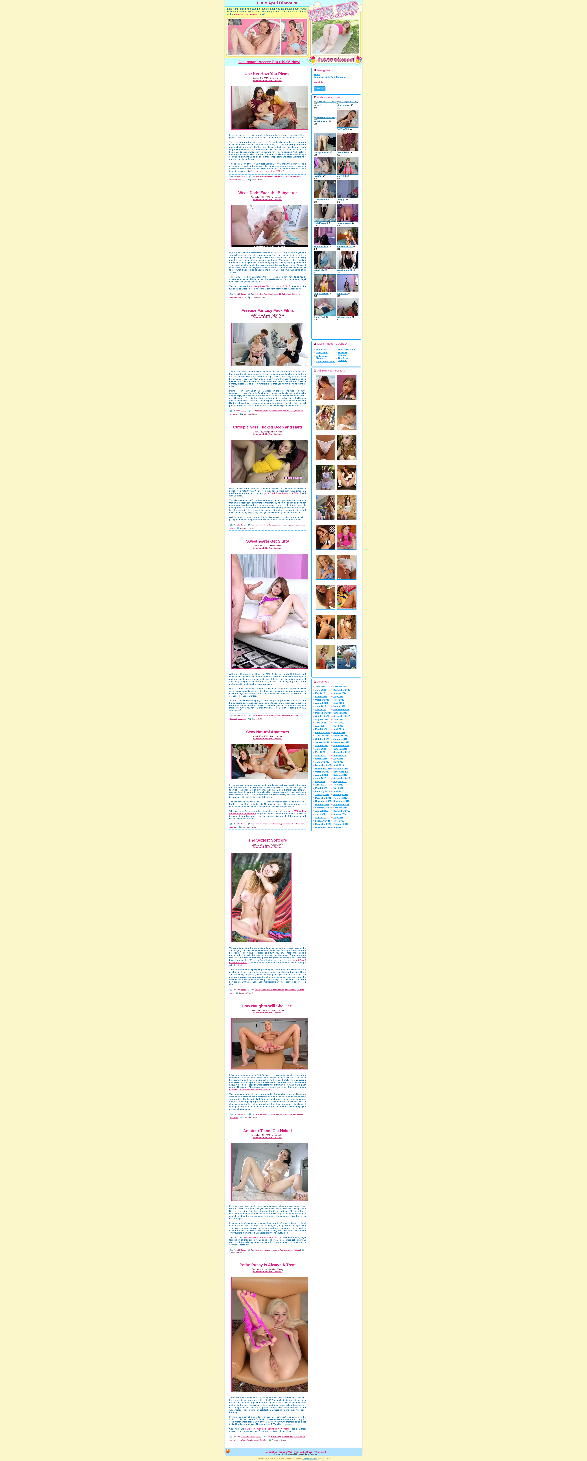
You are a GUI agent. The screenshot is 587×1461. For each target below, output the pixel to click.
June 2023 (320, 749)
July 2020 (338, 696)
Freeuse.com (279, 176)
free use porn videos (264, 176)
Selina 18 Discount (342, 353)
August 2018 (340, 755)
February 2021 (322, 821)
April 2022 (320, 785)
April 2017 (338, 791)
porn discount (288, 411)
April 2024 (320, 726)
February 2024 (322, 732)
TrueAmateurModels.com (290, 1250)
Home (317, 74)
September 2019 (341, 716)
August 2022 (321, 775)
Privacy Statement (316, 1452)
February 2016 (340, 824)
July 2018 (338, 758)
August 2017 (340, 781)
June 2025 (320, 706)
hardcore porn (290, 176)
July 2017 (338, 785)
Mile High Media (275, 715)
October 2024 (322, 716)
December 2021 (323, 798)
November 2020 (323, 827)
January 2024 (322, 735)
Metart (269, 989)
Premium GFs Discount (246, 14)
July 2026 (320, 686)
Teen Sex (263, 1440)
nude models (278, 989)
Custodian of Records (309, 1458)
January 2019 (340, 739)
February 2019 (340, 735)
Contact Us (271, 1452)
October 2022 (322, 772)
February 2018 (340, 768)
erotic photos (260, 989)
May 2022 (320, 781)
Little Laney (322, 352)
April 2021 (320, 817)
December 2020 (323, 824)
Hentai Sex (321, 349)
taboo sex (299, 411)
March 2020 (339, 706)
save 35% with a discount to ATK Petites (267, 1429)
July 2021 (320, 814)
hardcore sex (299, 1436)
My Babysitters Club (287, 294)
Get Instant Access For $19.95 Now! (269, 62)
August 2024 (321, 719)
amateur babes (261, 525)
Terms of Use (285, 1452)
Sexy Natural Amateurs (267, 732)
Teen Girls (246, 1440)
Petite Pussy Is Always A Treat (268, 1265)
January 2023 (322, 762)
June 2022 (320, 778)
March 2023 (321, 758)
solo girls (233, 827)
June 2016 (338, 821)
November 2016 (341, 804)
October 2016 (340, 807)
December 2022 (323, 765)
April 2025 (320, 709)
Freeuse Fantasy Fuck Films (267, 310)
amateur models (261, 824)
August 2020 (340, 693)
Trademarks (300, 1452)
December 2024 (323, 713)
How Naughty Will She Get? (268, 1006)
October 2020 (340, 686)
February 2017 (340, 794)
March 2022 (321, 788)
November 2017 (341, 772)
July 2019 (338, 719)
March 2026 (321, 696)
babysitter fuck (261, 294)
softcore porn (299, 824)
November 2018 (341, 745)
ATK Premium (274, 824)
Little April (245, 1436)
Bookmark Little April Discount (267, 80)
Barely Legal (273, 294)
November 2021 (323, 801)
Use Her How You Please (267, 73)
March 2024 (321, 729)
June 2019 (338, 722)
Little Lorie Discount (321, 357)
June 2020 (338, 700)
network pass (287, 715)
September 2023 (323, 742)
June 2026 (320, 690)
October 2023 (322, 739)
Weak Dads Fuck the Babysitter (267, 192)
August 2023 (321, 745)
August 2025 (321, 703)
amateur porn (260, 1250)
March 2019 (339, 732)
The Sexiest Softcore (267, 840)
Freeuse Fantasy (263, 411)
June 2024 (320, 722)
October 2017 (340, 775)
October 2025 (322, 700)
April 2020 (338, 703)
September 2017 (341, 778)
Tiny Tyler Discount (343, 359)
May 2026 (320, 693)
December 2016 (341, 801)
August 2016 (340, 814)
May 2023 (320, 752)
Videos (243, 176)
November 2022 (323, 768)
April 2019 (338, 729)
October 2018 (340, 749)
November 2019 (341, 709)
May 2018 (338, 762)
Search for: (319, 82)
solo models (298, 1114)
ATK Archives (261, 1114)
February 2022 (322, 791)
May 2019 (338, 726)
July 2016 (338, 817)
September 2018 (341, 752)
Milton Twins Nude (325, 361)
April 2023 (320, 755)
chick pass (272, 525)
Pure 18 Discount (347, 349)
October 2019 (340, 713)
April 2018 (338, 765)
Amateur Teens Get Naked (267, 1130)
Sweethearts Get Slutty (267, 541)
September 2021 (323, 807)
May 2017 (338, 788)
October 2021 (322, 804)
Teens (243, 294)
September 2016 (341, 811)
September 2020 (341, 690)
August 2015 (340, 827)
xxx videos (242, 180)
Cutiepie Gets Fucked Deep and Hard (267, 427)
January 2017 (340, 798)
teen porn (242, 297)
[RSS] (228, 1451)
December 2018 (341, 742)
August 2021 (321, 811)
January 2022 (322, 794)
